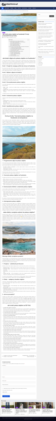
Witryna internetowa (5, 384)
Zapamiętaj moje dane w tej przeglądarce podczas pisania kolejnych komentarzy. (15, 388)
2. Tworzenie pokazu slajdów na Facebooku (16, 48)
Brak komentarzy (13, 37)
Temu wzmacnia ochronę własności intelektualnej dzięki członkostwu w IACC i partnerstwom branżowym (45, 37)
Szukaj (39, 14)
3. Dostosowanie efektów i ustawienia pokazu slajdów (17, 49)
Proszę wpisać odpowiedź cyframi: (7, 390)
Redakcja (34, 8)
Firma (15, 8)
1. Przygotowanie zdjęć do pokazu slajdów (16, 47)
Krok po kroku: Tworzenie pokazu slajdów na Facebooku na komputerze (19, 46)
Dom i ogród (7, 8)
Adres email (4, 380)
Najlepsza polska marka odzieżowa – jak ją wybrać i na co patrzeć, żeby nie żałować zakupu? (21, 411)
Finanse (11, 8)
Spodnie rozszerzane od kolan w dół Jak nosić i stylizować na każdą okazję (7, 410)
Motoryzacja (24, 8)
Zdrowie (29, 8)
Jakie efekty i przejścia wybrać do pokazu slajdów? (16, 51)
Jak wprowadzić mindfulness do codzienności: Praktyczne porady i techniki (34, 410)
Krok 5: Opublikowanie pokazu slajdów (15, 45)
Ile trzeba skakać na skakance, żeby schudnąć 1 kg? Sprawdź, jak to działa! (47, 410)
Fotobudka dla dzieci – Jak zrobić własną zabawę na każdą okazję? (28, 356)
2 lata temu (4, 37)
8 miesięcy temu (18, 414)
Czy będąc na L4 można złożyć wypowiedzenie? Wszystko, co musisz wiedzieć (10, 356)
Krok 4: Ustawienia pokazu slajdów (15, 44)
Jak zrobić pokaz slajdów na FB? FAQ (14, 55)
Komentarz (4, 365)
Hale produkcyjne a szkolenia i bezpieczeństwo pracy (46, 49)
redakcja (9, 37)
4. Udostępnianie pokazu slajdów (15, 50)
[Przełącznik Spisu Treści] (28, 40)
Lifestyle (19, 8)
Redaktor (23, 414)
